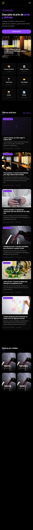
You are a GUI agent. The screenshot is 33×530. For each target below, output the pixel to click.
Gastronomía (7, 190)
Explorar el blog (17, 31)
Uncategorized (8, 119)
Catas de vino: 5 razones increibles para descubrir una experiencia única (15, 282)
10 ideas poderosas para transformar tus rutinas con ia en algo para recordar (15, 317)
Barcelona (7, 262)
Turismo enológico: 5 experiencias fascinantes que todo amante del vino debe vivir (16, 211)
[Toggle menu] (29, 3)
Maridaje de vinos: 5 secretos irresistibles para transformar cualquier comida (15, 247)
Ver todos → (27, 113)
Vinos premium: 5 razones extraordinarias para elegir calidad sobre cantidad (15, 173)
